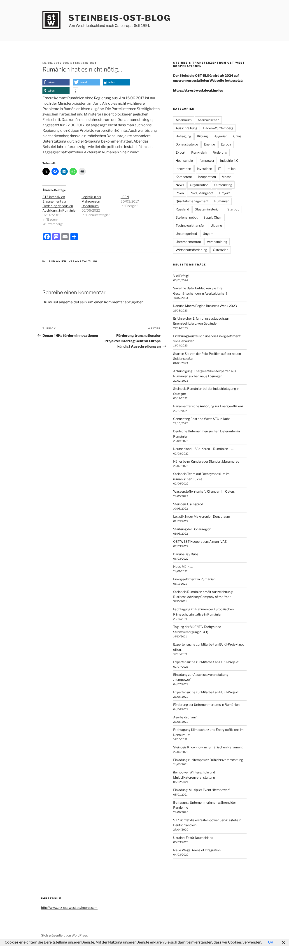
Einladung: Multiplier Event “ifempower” (201, 790)
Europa (226, 144)
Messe (226, 177)
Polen (180, 193)
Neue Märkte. (183, 566)
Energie (209, 144)
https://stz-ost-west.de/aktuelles (198, 90)
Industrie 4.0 (229, 160)
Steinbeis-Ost (83, 63)
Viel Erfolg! (181, 276)
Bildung (202, 136)
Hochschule (184, 160)
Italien (231, 169)
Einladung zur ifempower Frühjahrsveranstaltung (208, 760)
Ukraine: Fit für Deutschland (193, 838)
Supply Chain (212, 217)
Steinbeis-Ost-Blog (119, 18)
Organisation (199, 185)
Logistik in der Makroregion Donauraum (91, 201)
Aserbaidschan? (184, 717)
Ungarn (208, 233)
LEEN (125, 197)
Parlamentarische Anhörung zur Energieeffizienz (208, 406)
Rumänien (58, 261)
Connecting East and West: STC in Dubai (202, 419)
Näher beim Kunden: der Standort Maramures (206, 461)
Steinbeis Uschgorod (188, 504)
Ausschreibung (186, 128)
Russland (182, 209)
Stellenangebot (187, 217)
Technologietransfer (190, 225)
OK (270, 942)
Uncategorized (186, 233)
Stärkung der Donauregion (192, 529)
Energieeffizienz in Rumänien (194, 579)
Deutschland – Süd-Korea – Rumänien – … (203, 449)
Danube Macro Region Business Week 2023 (205, 306)
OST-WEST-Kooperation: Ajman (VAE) (200, 541)
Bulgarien (220, 136)
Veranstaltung (83, 261)
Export (180, 152)
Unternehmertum (188, 242)
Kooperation (207, 177)
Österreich (220, 250)
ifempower (206, 160)
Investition (204, 169)
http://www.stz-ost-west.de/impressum (69, 907)
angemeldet (69, 302)
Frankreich (199, 152)
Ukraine (216, 225)
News (180, 185)
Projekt (224, 193)
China (237, 136)
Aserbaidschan (208, 120)
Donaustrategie (187, 144)
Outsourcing (223, 185)
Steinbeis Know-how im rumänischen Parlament (208, 747)
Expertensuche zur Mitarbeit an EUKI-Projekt (205, 662)
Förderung (219, 152)
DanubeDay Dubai (186, 554)
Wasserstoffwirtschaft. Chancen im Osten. (204, 491)
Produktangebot (201, 193)
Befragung (183, 136)
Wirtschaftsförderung (191, 250)
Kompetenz (184, 177)
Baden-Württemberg (218, 128)
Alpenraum (184, 120)
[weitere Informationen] (75, 91)
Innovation (183, 169)
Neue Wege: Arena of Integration (197, 850)
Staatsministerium (208, 209)
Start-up (233, 209)
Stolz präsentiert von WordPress (64, 935)
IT (219, 169)
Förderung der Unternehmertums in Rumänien (206, 704)
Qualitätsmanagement (192, 201)
